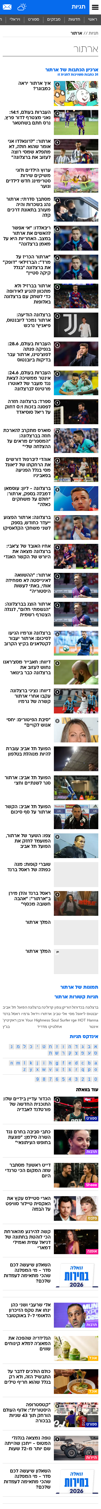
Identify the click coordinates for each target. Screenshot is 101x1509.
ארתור (76, 33)
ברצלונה (34, 1007)
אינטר (93, 1026)
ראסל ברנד (11, 1014)
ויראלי (15, 20)
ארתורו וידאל (41, 1014)
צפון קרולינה (51, 1007)
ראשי (92, 20)
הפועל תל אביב (15, 1007)
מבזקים (54, 20)
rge (74, 1020)
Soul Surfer (60, 1020)
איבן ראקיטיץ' (13, 1020)
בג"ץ (6, 1026)
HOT (82, 1020)
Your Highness (37, 1020)
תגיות (78, 7)
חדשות (74, 20)
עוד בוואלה (87, 1090)
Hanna (92, 1020)
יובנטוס (92, 1014)
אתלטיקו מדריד (49, 1026)
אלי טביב (60, 1014)
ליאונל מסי (76, 1014)
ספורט (33, 20)
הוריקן (66, 1007)
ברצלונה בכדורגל (85, 1007)
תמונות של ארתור (79, 987)
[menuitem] (74, 20)
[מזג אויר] (22, 7)
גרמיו (25, 1014)
